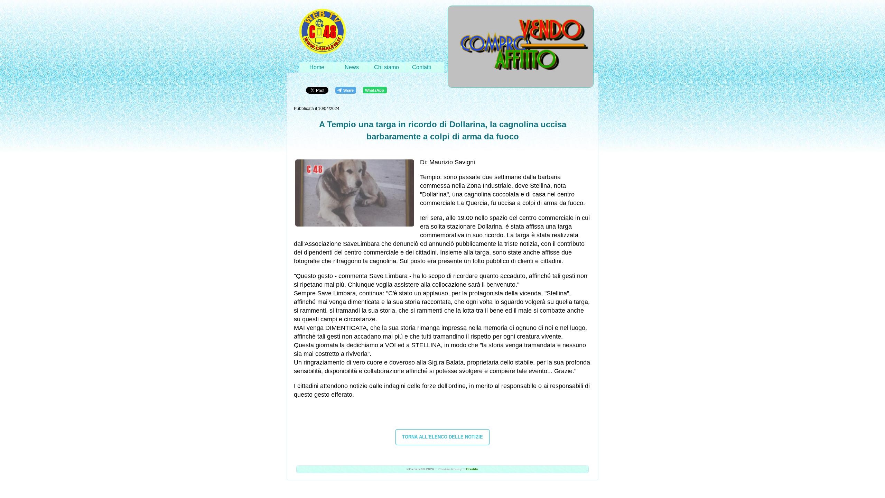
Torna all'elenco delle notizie (442, 437)
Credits (472, 469)
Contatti (421, 67)
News (352, 67)
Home (316, 67)
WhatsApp (374, 90)
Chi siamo (386, 67)
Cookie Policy (450, 469)
